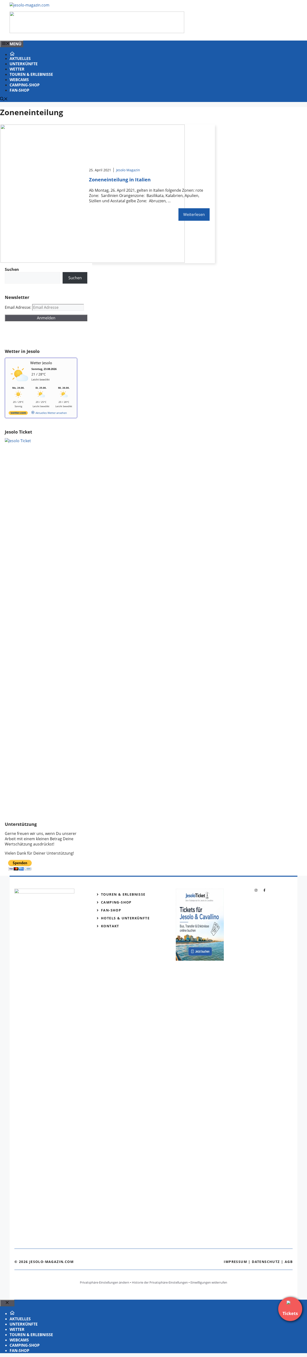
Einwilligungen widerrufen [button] (208, 1282)
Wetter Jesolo (41, 362)
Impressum (235, 1261)
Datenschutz (266, 1261)
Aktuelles (20, 58)
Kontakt (110, 926)
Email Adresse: (18, 307)
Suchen (75, 277)
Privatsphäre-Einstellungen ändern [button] (104, 1282)
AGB (289, 1261)
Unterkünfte (24, 63)
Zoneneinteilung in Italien (120, 179)
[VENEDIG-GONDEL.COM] (97, 31)
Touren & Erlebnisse (31, 74)
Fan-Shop (19, 90)
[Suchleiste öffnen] (4, 99)
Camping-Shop (25, 85)
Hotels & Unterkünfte (125, 918)
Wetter (17, 69)
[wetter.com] (18, 414)
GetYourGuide (40, 335)
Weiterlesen (194, 214)
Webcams (19, 79)
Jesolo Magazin (128, 170)
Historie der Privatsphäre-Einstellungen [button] (160, 1282)
